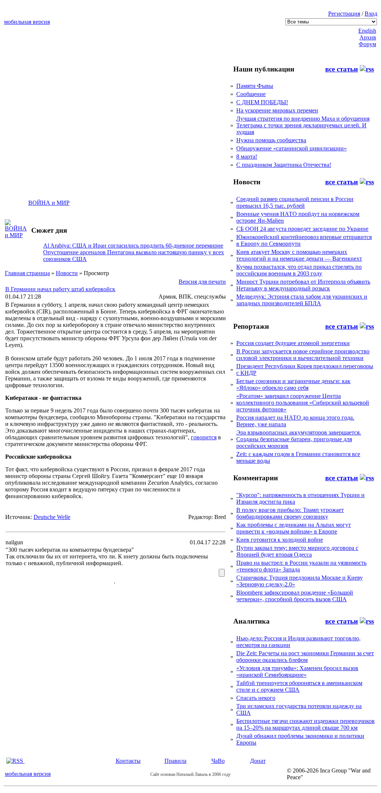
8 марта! (246, 156)
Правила (175, 761)
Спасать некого (255, 698)
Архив (367, 37)
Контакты (128, 761)
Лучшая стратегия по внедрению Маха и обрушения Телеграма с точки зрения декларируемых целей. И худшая (302, 125)
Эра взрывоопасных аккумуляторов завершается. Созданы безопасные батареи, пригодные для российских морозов (298, 439)
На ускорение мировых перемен (277, 110)
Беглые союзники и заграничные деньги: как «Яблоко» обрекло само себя (293, 384)
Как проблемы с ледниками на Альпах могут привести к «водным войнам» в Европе (293, 528)
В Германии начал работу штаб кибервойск (60, 289)
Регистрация (344, 13)
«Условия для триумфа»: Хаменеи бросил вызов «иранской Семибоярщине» (297, 671)
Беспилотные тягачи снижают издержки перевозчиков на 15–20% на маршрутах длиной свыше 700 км (305, 724)
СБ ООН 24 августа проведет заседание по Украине (302, 229)
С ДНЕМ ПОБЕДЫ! (262, 102)
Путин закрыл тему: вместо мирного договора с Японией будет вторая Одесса (297, 551)
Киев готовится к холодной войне (279, 539)
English (367, 31)
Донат (258, 761)
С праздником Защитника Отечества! (283, 165)
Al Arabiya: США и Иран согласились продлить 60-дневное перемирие (133, 245)
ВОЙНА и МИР (49, 203)
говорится (204, 437)
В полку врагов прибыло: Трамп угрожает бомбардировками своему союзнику (290, 513)
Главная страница (27, 273)
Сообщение (251, 94)
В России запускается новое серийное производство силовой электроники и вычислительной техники (302, 354)
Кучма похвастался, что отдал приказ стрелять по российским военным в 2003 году (299, 270)
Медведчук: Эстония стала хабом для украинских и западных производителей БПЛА (301, 299)
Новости (67, 273)
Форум (367, 44)
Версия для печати (202, 281)
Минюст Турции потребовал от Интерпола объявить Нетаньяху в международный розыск (303, 285)
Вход (371, 13)
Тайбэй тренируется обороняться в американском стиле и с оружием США (299, 686)
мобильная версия (27, 22)
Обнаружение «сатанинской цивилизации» (291, 148)
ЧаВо (218, 761)
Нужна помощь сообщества (271, 140)
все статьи (341, 69)
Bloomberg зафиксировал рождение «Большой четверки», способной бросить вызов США (294, 595)
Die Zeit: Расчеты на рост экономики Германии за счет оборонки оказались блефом (305, 656)
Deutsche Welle (51, 517)
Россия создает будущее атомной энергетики (293, 343)
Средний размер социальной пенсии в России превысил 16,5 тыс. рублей (294, 202)
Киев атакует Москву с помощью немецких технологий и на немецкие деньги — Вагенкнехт (299, 255)
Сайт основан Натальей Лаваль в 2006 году (190, 774)
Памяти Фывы (254, 86)
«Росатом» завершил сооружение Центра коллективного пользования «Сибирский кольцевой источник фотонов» (302, 403)
